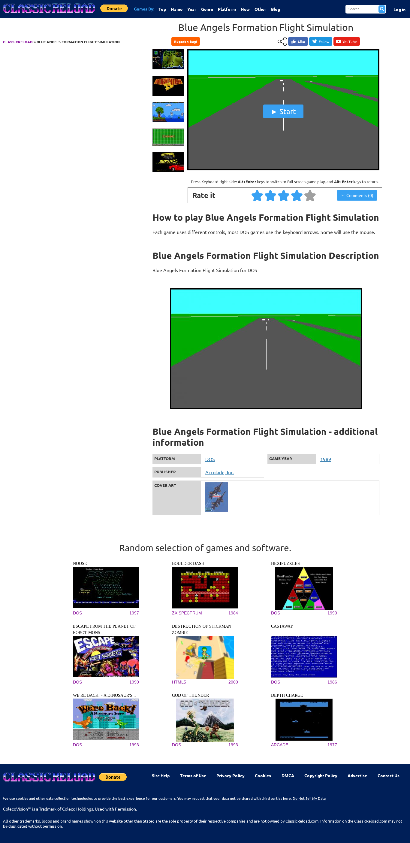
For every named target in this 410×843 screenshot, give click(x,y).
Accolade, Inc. (219, 472)
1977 (332, 744)
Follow (324, 41)
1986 (332, 682)
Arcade (279, 744)
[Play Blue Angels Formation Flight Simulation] (283, 169)
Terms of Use (193, 775)
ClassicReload (18, 41)
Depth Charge (287, 695)
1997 (134, 613)
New (245, 9)
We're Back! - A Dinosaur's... (104, 695)
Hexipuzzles (285, 563)
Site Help (161, 775)
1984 (233, 613)
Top (162, 9)
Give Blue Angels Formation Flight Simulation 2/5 (270, 195)
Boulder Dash (188, 563)
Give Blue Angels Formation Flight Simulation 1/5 (257, 195)
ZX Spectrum (187, 613)
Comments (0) (359, 195)
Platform (227, 9)
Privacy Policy (230, 775)
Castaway (282, 626)
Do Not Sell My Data (309, 798)
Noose (80, 563)
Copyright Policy (320, 775)
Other (260, 9)
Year (191, 9)
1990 (332, 613)
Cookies (263, 775)
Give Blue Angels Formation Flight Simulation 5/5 (310, 195)
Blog (275, 9)
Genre (207, 9)
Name (176, 9)
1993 (134, 744)
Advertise (357, 775)
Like (301, 41)
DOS (210, 459)
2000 (233, 682)
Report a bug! (185, 41)
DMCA (288, 775)
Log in (399, 9)
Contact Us (388, 775)
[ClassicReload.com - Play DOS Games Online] (48, 14)
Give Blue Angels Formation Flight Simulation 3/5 (284, 195)
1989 (325, 459)
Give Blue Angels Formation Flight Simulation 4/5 (297, 195)
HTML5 (179, 682)
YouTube (349, 41)
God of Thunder (190, 695)
